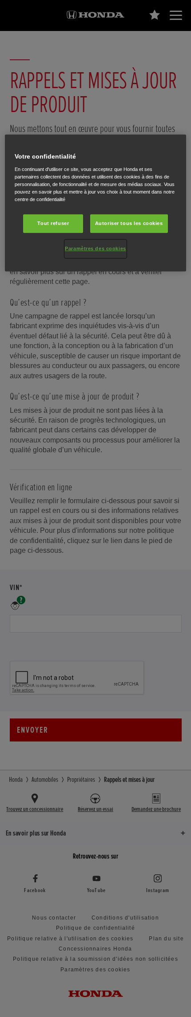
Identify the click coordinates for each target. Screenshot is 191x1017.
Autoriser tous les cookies (129, 223)
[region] (96, 203)
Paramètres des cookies (95, 248)
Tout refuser (53, 223)
